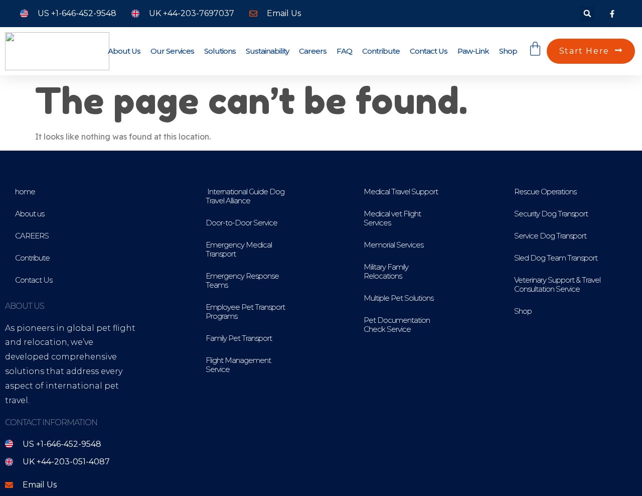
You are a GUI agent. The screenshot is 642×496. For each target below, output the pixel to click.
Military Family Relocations (386, 271)
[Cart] (535, 51)
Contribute (381, 51)
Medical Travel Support (401, 191)
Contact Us (428, 51)
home (25, 191)
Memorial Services (393, 245)
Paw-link (473, 51)
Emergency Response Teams (242, 280)
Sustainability (267, 51)
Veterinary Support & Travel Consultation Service (557, 284)
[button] (587, 13)
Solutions (220, 51)
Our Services (172, 51)
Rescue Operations (545, 191)
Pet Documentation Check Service (397, 324)
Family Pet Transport (239, 338)
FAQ (344, 51)
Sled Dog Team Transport (555, 258)
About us (124, 51)
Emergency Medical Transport (239, 249)
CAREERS (32, 235)
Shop (508, 51)
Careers (313, 51)
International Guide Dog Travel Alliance (245, 196)
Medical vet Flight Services (392, 218)
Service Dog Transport (550, 235)
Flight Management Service (238, 364)
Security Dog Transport (551, 213)
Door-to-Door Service (241, 222)
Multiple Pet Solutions (398, 298)
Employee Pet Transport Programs (245, 311)
